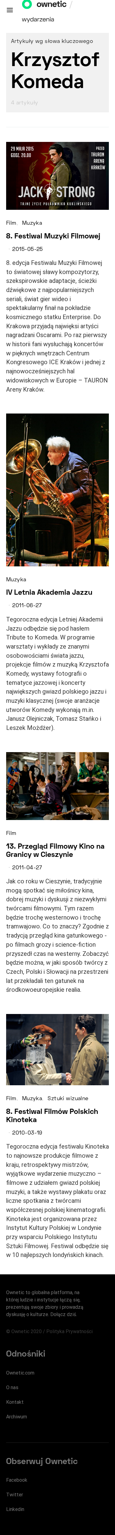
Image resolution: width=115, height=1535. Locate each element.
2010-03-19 (27, 1133)
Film (11, 223)
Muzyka (32, 223)
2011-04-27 (27, 868)
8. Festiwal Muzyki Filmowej (53, 236)
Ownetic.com (20, 1373)
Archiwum (16, 1417)
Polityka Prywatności (69, 1331)
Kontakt (15, 1402)
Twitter (14, 1495)
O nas (12, 1387)
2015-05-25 (27, 249)
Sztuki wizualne (68, 1099)
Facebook (16, 1480)
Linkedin (15, 1509)
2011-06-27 (27, 606)
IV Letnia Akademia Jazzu (49, 593)
